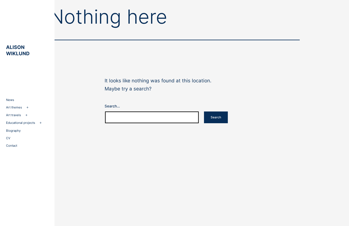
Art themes (14, 107)
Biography (13, 131)
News (10, 100)
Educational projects (20, 123)
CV (8, 138)
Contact (11, 145)
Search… (112, 106)
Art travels (13, 115)
